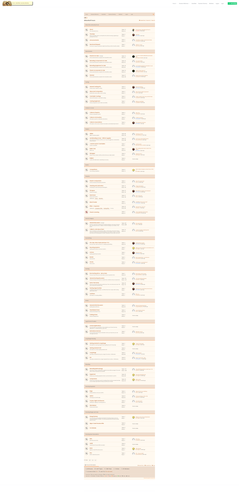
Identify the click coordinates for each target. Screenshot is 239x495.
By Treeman (138, 35)
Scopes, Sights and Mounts (97, 400)
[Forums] (85, 17)
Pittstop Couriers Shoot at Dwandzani (143, 417)
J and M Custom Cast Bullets (97, 144)
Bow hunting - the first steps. (141, 273)
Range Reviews (94, 416)
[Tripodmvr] (133, 67)
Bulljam (92, 158)
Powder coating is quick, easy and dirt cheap (144, 96)
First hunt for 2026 (139, 283)
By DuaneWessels (139, 135)
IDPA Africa (138, 439)
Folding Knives (93, 314)
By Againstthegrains (139, 306)
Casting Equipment (95, 101)
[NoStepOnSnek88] (133, 57)
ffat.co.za (137, 294)
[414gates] (133, 171)
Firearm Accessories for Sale (97, 70)
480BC (91, 133)
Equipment (93, 374)
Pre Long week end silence (141, 122)
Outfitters (92, 293)
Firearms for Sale (94, 56)
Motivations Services (95, 331)
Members (211, 3)
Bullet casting (138, 379)
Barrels (91, 257)
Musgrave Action (139, 252)
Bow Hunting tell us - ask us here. (98, 273)
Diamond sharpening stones (141, 305)
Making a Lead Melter (140, 101)
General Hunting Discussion (97, 278)
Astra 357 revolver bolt (140, 181)
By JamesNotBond (139, 274)
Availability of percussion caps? (141, 201)
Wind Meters (93, 405)
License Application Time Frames (142, 211)
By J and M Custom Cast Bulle (141, 145)
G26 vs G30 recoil (139, 195)
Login (222, 3)
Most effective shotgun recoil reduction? (143, 190)
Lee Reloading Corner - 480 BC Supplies (100, 138)
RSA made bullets (139, 223)
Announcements (94, 40)
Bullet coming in (138, 352)
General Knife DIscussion (96, 305)
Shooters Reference (183, 3)
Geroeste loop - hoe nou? (140, 206)
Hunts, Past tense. (94, 282)
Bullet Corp (93, 148)
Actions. (92, 252)
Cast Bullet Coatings (95, 96)
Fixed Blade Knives (95, 310)
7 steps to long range (140, 343)
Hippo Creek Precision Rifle (97, 423)
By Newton (137, 207)
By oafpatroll (138, 41)
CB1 (97, 471)
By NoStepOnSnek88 (139, 57)
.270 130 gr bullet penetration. (141, 278)
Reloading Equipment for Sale (98, 65)
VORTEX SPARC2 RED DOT (140, 70)
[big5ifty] (133, 31)
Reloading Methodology (96, 368)
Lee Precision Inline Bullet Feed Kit (142, 138)
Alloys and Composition (96, 91)
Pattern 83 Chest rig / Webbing (141, 391)
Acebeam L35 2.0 (139, 153)
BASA (91, 448)
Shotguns (92, 190)
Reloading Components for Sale (98, 60)
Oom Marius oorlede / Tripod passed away (144, 39)
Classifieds (194, 3)
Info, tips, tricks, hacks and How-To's (99, 242)
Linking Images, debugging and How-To (143, 29)
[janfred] (133, 370)
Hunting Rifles (107, 208)
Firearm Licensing (94, 212)
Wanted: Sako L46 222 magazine (142, 75)
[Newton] (133, 208)
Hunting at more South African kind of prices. (144, 288)
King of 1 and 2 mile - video (141, 357)
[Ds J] (133, 182)
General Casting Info (95, 86)
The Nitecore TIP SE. (139, 133)
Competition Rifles (99, 208)
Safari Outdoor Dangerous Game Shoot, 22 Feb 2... (144, 170)
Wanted (92, 75)
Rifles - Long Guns (94, 206)
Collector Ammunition (96, 117)
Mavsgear (92, 153)
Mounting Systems (95, 247)
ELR (90, 357)
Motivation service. (139, 331)
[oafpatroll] (133, 41)
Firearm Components (95, 181)
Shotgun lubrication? (139, 186)
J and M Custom (138, 144)
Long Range (93, 352)
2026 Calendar (138, 448)
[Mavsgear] (133, 155)
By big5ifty (137, 30)
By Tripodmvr (138, 66)
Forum (174, 3)
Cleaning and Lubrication (96, 185)
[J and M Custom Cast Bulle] (133, 145)
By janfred (137, 370)
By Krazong (138, 45)
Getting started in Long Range (98, 343)
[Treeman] (133, 36)
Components (93, 379)
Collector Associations (96, 122)
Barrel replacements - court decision (142, 257)
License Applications (95, 325)
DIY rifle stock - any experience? (142, 262)
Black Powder (93, 202)
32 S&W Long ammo (139, 117)
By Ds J (137, 182)
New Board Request (95, 44)
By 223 (137, 92)
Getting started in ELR (95, 348)
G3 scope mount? (139, 401)
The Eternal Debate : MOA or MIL (142, 396)
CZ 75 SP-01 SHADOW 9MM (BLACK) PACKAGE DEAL (144, 56)
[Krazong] (133, 46)
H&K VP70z (138, 112)
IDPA (91, 439)
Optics (91, 396)
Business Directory (202, 3)
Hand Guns (93, 195)
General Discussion (95, 222)
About (91, 29)
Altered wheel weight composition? (142, 91)
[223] (133, 93)
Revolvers (101, 198)
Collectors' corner (139, 44)
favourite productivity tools (141, 374)
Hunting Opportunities (96, 288)
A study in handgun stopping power (142, 229)
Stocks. (92, 262)
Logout (217, 3)
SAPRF (91, 443)
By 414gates (138, 171)
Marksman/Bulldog (139, 86)
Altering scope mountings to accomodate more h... (145, 247)
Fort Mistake (93, 428)
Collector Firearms (95, 112)
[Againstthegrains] (133, 306)
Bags (91, 391)
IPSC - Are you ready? (140, 453)
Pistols (96, 198)
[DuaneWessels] (133, 135)
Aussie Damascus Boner (140, 310)
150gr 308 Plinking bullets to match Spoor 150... (144, 369)
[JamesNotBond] (133, 275)
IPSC (91, 453)
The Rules (92, 34)
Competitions (93, 169)
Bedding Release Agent (140, 242)
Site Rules (137, 34)
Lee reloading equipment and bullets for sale (144, 65)
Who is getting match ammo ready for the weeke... (143, 149)
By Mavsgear (138, 154)
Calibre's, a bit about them (97, 229)
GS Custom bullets (139, 61)
